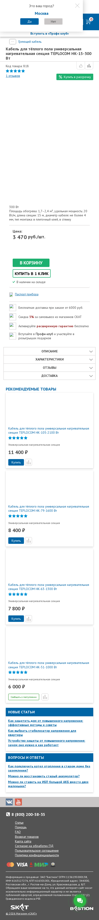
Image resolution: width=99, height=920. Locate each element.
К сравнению (89, 66)
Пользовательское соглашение (37, 850)
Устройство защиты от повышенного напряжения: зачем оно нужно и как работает (46, 742)
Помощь (20, 827)
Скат (19, 907)
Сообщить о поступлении (24, 697)
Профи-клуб (44, 334)
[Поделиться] (80, 66)
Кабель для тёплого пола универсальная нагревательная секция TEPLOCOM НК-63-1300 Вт (48, 587)
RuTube (36, 802)
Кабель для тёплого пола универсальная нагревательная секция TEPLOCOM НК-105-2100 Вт (48, 430)
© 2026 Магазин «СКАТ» (21, 913)
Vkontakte (9, 802)
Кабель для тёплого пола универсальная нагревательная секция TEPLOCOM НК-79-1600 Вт (48, 508)
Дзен (46, 802)
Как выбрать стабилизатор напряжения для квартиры (42, 733)
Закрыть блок (77, 5)
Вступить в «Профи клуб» (49, 33)
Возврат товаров (27, 837)
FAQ (18, 832)
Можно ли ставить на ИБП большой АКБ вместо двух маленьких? (48, 784)
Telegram (27, 802)
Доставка (49, 376)
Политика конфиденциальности (37, 855)
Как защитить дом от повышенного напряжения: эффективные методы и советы (45, 723)
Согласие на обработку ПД (34, 846)
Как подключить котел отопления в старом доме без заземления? (49, 768)
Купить (16, 462)
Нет (53, 21)
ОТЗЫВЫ (49, 368)
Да (29, 21)
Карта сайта (23, 841)
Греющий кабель (29, 41)
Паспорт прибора (26, 294)
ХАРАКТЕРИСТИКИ (49, 359)
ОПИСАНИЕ (49, 351)
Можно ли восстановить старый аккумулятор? (44, 776)
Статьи (19, 822)
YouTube (18, 802)
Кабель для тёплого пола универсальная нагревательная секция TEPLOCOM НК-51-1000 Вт (48, 665)
